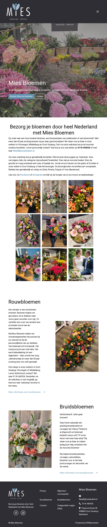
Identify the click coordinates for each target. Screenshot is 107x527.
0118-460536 (87, 503)
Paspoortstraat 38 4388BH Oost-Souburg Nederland (88, 511)
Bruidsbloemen (63, 500)
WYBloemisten (92, 523)
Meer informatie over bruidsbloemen (77, 473)
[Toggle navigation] (97, 12)
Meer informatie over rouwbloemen (24, 392)
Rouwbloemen (46, 500)
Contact (40, 96)
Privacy (43, 491)
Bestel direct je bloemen (21, 96)
